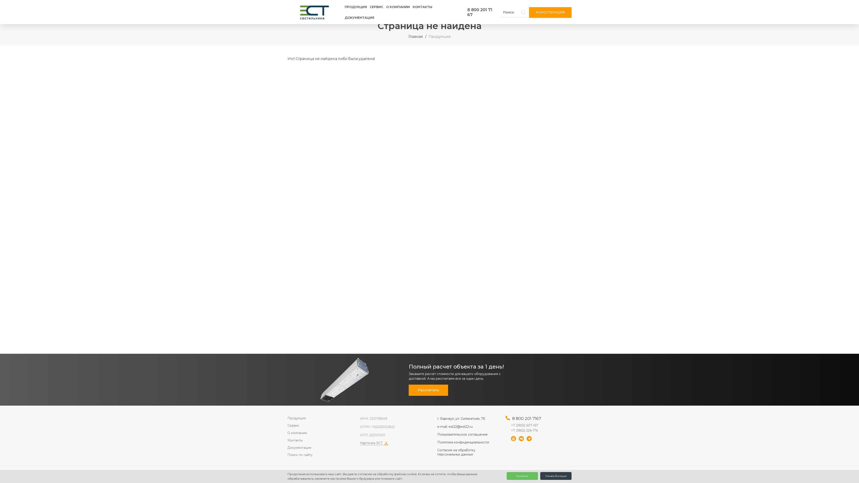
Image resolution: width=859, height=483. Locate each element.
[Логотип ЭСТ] (315, 12)
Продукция (356, 7)
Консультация (550, 12)
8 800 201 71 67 (479, 12)
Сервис (376, 7)
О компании (398, 7)
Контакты (422, 7)
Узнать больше (556, 476)
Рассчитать (428, 390)
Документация (359, 18)
